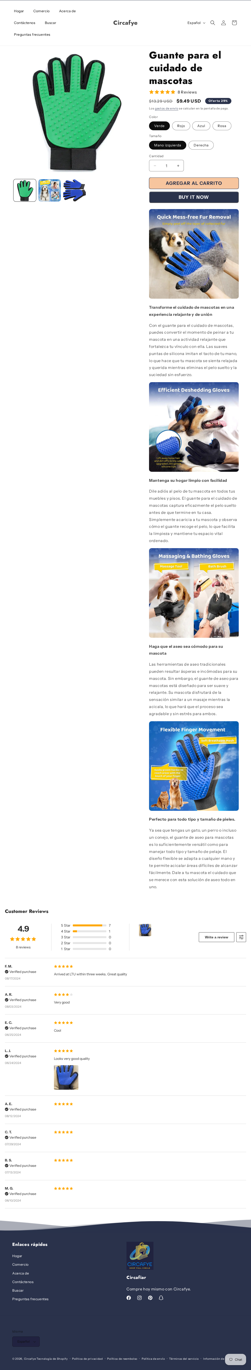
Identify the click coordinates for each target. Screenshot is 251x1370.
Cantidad (156, 156)
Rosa (222, 126)
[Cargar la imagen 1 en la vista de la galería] (24, 190)
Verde (159, 126)
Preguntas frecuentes (30, 1299)
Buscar (18, 1290)
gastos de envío (166, 108)
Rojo (181, 126)
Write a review (216, 937)
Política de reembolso (122, 1358)
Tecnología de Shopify (52, 1358)
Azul (201, 126)
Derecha (201, 145)
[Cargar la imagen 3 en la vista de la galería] (74, 190)
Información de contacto (220, 1358)
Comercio (20, 1264)
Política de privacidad (87, 1358)
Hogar (17, 1256)
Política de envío (153, 1358)
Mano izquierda (167, 145)
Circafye (30, 1358)
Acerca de (20, 1273)
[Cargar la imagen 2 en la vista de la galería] (49, 190)
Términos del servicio (184, 1358)
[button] (212, 22)
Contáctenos (23, 1282)
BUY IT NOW (194, 197)
